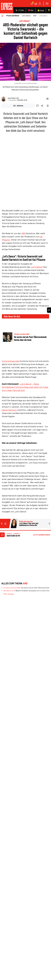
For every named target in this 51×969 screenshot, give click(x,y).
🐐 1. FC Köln (19, 10)
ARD (34, 15)
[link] (6, 6)
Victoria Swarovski (10, 361)
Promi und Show (12, 15)
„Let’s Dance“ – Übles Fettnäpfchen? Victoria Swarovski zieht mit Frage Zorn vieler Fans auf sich (25, 387)
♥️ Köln (30, 10)
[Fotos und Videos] (35, 3)
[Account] (39, 3)
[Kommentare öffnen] (49, 310)
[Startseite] (2, 15)
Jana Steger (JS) (13, 98)
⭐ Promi (40, 10)
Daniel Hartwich (9, 410)
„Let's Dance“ (37, 267)
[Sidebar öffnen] (47, 3)
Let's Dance (26, 15)
